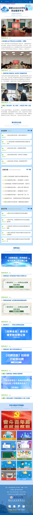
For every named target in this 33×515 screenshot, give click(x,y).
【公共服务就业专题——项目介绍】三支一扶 (17, 194)
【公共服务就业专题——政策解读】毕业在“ (16, 191)
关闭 (27, 7)
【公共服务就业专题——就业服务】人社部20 (17, 180)
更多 (29, 130)
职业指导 (6, 131)
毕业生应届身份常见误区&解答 (18, 213)
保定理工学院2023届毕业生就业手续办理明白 (18, 240)
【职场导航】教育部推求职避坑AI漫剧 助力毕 (18, 142)
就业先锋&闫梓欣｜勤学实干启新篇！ (18, 154)
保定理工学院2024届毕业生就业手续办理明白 (19, 233)
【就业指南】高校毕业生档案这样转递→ (17, 176)
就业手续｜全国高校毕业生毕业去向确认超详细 (18, 220)
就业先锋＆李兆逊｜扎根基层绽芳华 (17, 161)
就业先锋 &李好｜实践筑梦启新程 (17, 148)
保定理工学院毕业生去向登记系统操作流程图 (18, 227)
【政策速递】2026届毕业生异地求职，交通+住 (17, 183)
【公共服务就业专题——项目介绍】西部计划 (17, 187)
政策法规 (11, 169)
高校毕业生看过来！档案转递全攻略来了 (17, 202)
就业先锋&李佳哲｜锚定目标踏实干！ (18, 135)
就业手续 (11, 209)
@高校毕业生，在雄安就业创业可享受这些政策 (17, 198)
